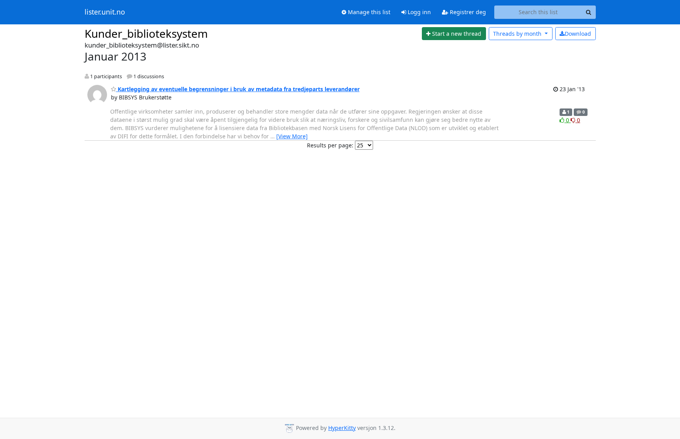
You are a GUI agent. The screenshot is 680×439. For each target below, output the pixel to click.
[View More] (292, 136)
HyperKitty (342, 428)
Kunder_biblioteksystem (146, 33)
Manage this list (368, 12)
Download (578, 33)
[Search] (589, 12)
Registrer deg (467, 12)
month (518, 33)
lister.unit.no (105, 12)
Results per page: (330, 145)
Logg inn (418, 12)
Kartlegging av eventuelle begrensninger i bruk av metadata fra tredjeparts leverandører (238, 89)
